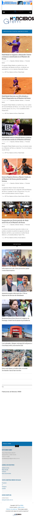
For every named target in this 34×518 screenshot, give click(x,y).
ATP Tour (7, 72)
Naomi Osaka (21, 196)
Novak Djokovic (22, 237)
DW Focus (17, 12)
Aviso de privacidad (6, 473)
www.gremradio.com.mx (7, 500)
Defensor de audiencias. (11, 509)
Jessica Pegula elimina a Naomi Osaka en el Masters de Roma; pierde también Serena (16, 179)
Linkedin (4, 488)
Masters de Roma (13, 72)
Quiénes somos (5, 468)
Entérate (17, 61)
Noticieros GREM (17, 515)
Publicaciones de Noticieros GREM (11, 391)
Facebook (4, 483)
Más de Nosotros (17, 446)
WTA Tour (27, 196)
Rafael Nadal (21, 72)
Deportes (12, 61)
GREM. (21, 505)
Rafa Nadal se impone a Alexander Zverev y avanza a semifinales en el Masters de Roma (16, 57)
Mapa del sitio (5, 469)
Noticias (21, 61)
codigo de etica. (20, 507)
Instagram (4, 486)
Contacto (4, 471)
